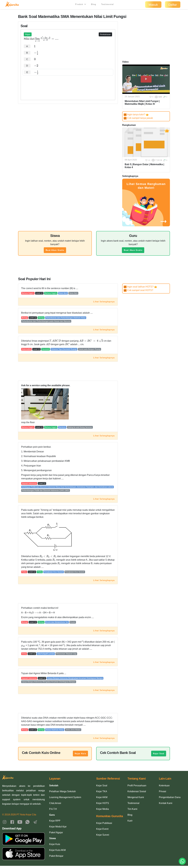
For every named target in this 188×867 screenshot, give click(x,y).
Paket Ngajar (56, 832)
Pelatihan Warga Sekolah (62, 791)
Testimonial (107, 4)
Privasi (162, 791)
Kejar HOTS (102, 803)
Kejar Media (102, 809)
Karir (129, 820)
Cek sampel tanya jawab (138, 118)
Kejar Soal (158, 753)
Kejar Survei (102, 835)
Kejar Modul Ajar (58, 826)
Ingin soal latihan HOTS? (139, 286)
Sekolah (53, 785)
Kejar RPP (54, 820)
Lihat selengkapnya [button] (104, 302)
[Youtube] (19, 822)
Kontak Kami (165, 803)
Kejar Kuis (80, 753)
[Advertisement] (68, 84)
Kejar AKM (101, 797)
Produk (79, 4)
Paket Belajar (56, 856)
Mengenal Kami (135, 797)
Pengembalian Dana (170, 797)
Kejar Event (102, 829)
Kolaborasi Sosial (136, 791)
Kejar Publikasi (104, 823)
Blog (93, 4)
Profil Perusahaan (136, 785)
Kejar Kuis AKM (57, 850)
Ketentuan (164, 785)
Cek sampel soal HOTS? (138, 290)
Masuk (153, 4)
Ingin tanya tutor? (135, 114)
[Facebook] (12, 822)
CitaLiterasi (55, 803)
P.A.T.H (53, 809)
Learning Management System (65, 797)
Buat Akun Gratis (55, 250)
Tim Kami (132, 809)
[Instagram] (4, 822)
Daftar (172, 4)
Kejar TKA (101, 791)
